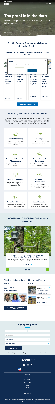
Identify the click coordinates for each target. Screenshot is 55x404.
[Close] (45, 60)
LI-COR (27, 387)
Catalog (27, 385)
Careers (27, 374)
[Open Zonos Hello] (19, 369)
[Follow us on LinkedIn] (31, 365)
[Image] (27, 1)
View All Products (26, 104)
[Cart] (46, 4)
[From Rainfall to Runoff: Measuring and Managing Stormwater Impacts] (39, 290)
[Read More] (27, 260)
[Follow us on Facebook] (24, 365)
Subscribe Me (12, 348)
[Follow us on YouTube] (28, 365)
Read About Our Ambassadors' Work (15, 307)
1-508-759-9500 (27, 393)
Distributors (27, 382)
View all (30, 283)
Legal (27, 377)
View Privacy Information (19, 67)
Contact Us (27, 391)
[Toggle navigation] (50, 4)
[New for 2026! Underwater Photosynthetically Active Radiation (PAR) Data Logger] (21, 79)
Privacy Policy (43, 353)
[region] (27, 66)
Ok (32, 70)
